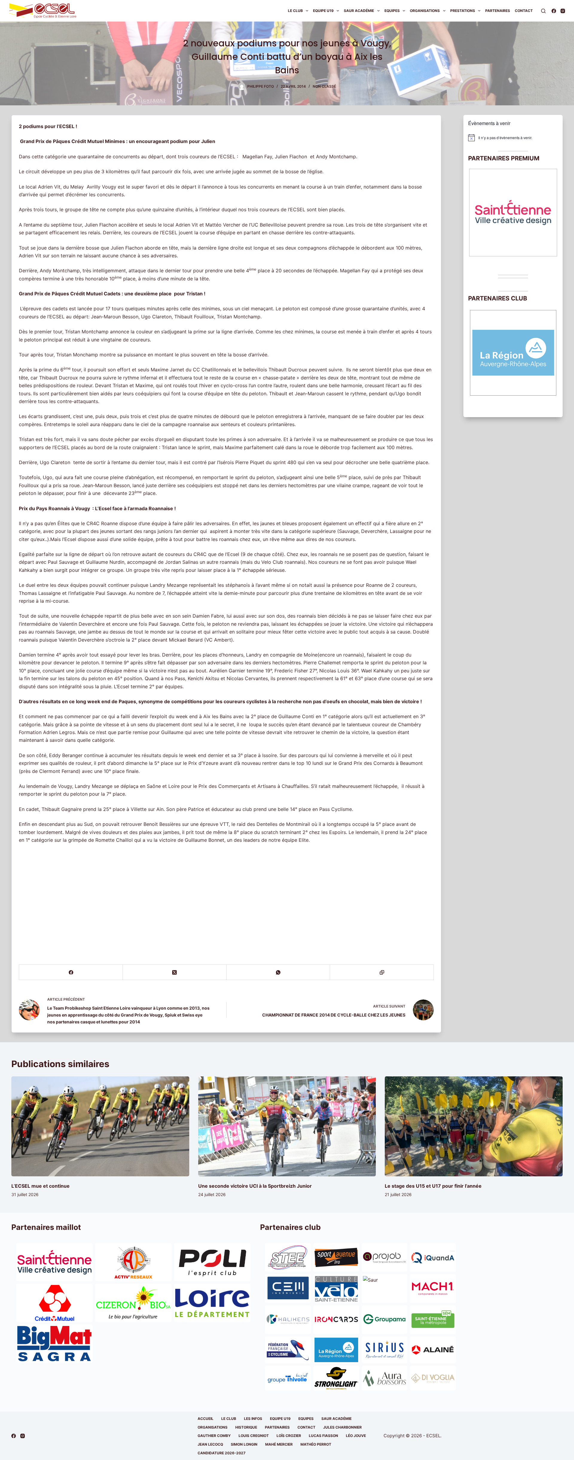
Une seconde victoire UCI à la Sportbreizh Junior (255, 1186)
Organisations (425, 10)
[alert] (513, 137)
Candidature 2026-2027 (221, 1453)
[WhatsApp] (278, 972)
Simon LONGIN (244, 1444)
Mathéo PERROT (315, 1444)
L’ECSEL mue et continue (40, 1186)
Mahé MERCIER (279, 1444)
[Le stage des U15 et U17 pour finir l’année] (473, 1126)
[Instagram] (563, 11)
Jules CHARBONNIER (342, 1427)
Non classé (324, 86)
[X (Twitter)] (175, 972)
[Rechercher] (543, 11)
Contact (524, 10)
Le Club (295, 10)
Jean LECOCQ (210, 1444)
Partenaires (497, 10)
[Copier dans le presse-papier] (382, 972)
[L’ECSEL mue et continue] (100, 1126)
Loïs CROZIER (289, 1435)
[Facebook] (554, 11)
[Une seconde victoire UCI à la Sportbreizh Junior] (287, 1126)
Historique (246, 1427)
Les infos (253, 1418)
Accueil (205, 1418)
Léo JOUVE (356, 1435)
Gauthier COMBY (214, 1435)
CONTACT (306, 1427)
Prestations (462, 10)
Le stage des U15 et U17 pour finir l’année (433, 1186)
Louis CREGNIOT (254, 1435)
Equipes (392, 10)
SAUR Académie (359, 10)
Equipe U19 (323, 10)
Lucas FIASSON (323, 1435)
